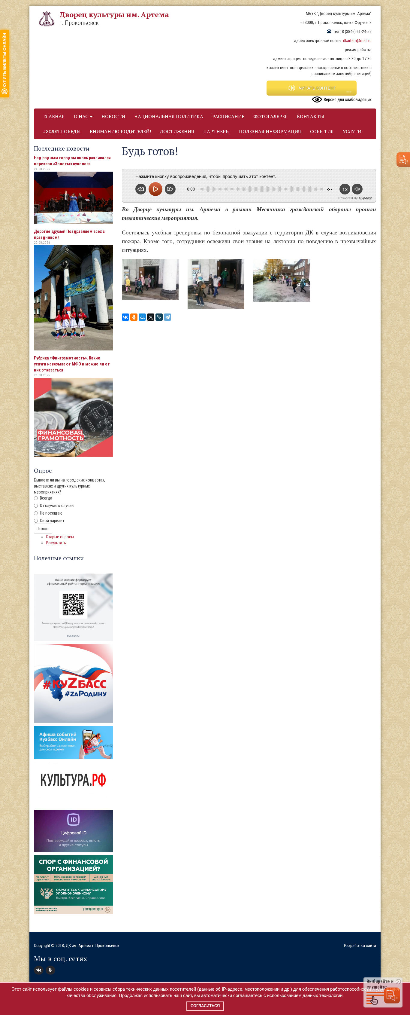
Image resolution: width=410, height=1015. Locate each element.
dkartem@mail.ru (357, 40)
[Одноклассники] (133, 317)
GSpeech (365, 198)
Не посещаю (51, 513)
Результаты (56, 542)
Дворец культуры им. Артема (114, 14)
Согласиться (205, 1006)
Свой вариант (52, 520)
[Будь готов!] (150, 279)
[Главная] (48, 19)
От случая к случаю (57, 505)
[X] (150, 317)
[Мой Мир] (142, 317)
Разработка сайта (360, 945)
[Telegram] (167, 317)
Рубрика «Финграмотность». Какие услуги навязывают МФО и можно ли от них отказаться (72, 364)
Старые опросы (60, 536)
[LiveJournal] (159, 317)
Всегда (46, 498)
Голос (43, 528)
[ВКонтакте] (125, 317)
